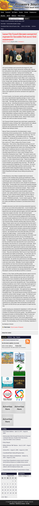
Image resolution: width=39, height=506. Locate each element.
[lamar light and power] (19, 363)
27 (8, 493)
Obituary (14, 15)
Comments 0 (21, 41)
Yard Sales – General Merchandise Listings (11, 23)
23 (16, 490)
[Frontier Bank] (19, 375)
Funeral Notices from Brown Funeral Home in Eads (16, 469)
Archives (34, 26)
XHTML (27, 503)
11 (2, 487)
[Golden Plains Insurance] (7, 363)
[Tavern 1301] (19, 388)
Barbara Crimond (6, 41)
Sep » (6, 497)
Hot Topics (15, 12)
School (26, 12)
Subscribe (4, 337)
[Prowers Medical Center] (7, 388)
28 (10, 493)
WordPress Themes (20, 503)
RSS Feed (6, 340)
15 (13, 487)
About (2, 28)
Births (8, 15)
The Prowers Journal (16, 501)
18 (2, 490)
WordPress (12, 503)
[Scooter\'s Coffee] (7, 400)
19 (5, 490)
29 (13, 493)
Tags (14, 337)
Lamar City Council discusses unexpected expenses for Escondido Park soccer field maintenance (19, 37)
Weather (3, 15)
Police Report (21, 15)
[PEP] (19, 400)
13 (8, 487)
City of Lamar (14, 327)
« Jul (2, 497)
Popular (18, 337)
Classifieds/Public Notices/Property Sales (10, 26)
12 (5, 487)
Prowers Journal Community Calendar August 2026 (12, 21)
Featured (7, 12)
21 (10, 490)
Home (2, 12)
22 (13, 490)
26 (5, 493)
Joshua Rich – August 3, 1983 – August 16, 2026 (15, 450)
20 (8, 490)
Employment (33, 12)
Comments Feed (13, 340)
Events (21, 12)
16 (16, 487)
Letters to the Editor (25, 26)
